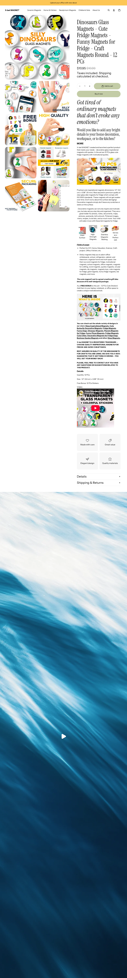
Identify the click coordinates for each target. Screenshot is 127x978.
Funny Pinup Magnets (95, 333)
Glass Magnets (114, 338)
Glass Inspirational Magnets (97, 326)
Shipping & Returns (90, 482)
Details (81, 476)
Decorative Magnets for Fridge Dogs (102, 335)
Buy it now (99, 94)
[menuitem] (34, 10)
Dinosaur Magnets (95, 331)
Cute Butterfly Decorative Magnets (95, 327)
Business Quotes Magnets (88, 338)
